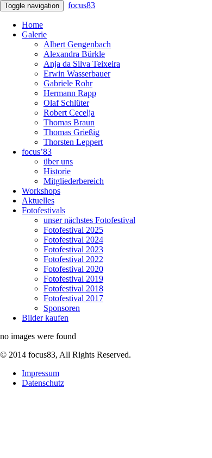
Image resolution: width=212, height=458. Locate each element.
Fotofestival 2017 (73, 298)
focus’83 (37, 151)
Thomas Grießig (71, 132)
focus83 (81, 5)
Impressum (40, 373)
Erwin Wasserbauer (76, 73)
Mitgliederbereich (73, 181)
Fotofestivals (43, 210)
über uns (58, 161)
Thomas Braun (69, 122)
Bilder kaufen (45, 317)
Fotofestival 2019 (73, 278)
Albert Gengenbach (77, 44)
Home (32, 24)
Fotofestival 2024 (73, 239)
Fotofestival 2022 (73, 259)
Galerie (34, 34)
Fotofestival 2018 (73, 288)
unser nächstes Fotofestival (89, 220)
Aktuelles (38, 200)
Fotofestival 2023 (73, 249)
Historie (57, 171)
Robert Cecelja (69, 112)
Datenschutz (43, 382)
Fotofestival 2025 (73, 229)
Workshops (41, 190)
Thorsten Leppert (73, 142)
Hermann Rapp (69, 93)
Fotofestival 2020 (73, 268)
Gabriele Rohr (67, 83)
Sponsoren (61, 308)
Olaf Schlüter (66, 102)
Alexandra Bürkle (74, 54)
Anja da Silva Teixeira (81, 63)
